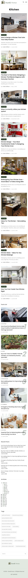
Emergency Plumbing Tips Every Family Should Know (13, 408)
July (4, 484)
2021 (3, 500)
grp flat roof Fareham (6, 515)
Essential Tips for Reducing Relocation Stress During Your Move (13, 433)
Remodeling (5, 378)
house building (16, 526)
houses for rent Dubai (6, 526)
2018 (3, 504)
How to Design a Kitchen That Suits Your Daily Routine (13, 39)
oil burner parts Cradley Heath (8, 546)
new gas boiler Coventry (6, 529)
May (5, 487)
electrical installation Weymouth (8, 523)
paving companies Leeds (7, 518)
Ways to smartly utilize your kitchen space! (13, 110)
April (5, 488)
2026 (4, 482)
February (6, 491)
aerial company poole (19, 540)
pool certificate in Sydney (7, 543)
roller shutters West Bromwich (8, 520)
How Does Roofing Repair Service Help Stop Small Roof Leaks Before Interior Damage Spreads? (12, 328)
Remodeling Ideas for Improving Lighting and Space (13, 382)
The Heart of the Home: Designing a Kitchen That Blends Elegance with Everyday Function (13, 77)
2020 (3, 501)
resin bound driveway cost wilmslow (9, 532)
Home (3, 351)
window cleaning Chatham (7, 540)
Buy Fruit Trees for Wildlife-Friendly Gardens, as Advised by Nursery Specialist (11, 355)
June (5, 485)
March (5, 490)
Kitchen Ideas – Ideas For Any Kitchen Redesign (11, 254)
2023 (3, 497)
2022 (3, 498)
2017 (3, 506)
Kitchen (4, 35)
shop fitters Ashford (6, 535)
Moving (4, 430)
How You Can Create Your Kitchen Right (12, 290)
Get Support (14, 574)
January (5, 493)
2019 (3, 503)
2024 (3, 495)
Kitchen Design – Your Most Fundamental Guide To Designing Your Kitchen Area (12, 144)
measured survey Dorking (17, 515)
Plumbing (4, 404)
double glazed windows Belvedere (8, 537)
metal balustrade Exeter (20, 546)
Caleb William (6, 47)
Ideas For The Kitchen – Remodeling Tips (13, 222)
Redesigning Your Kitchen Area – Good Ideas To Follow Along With (12, 181)
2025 (3, 494)
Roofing (4, 323)
